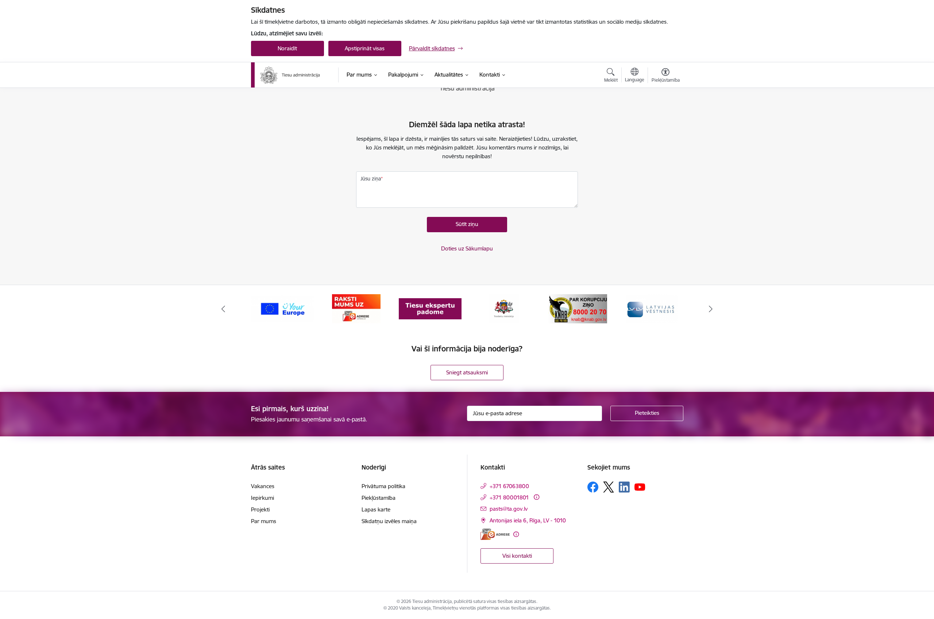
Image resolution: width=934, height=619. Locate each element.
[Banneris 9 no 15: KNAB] (577, 308)
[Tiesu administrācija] (290, 75)
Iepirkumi (262, 497)
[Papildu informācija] (536, 497)
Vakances (262, 486)
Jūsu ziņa (370, 178)
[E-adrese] (495, 534)
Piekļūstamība (378, 497)
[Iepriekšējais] (223, 308)
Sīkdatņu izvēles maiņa (389, 521)
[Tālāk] (711, 308)
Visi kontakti (517, 555)
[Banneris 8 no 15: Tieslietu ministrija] (504, 308)
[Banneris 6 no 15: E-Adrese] (356, 308)
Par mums (263, 521)
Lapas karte (376, 509)
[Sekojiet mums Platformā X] (608, 487)
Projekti (260, 509)
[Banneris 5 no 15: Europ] (282, 308)
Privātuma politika (383, 486)
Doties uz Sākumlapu (467, 248)
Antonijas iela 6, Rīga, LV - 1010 (528, 520)
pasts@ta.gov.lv (509, 508)
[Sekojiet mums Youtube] (639, 486)
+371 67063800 (509, 486)
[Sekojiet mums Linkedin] (624, 487)
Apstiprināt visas (365, 48)
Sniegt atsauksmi (467, 372)
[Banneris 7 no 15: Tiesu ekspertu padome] (430, 308)
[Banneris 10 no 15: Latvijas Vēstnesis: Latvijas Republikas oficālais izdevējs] (652, 308)
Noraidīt (287, 48)
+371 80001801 (509, 497)
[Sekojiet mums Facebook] (592, 487)
